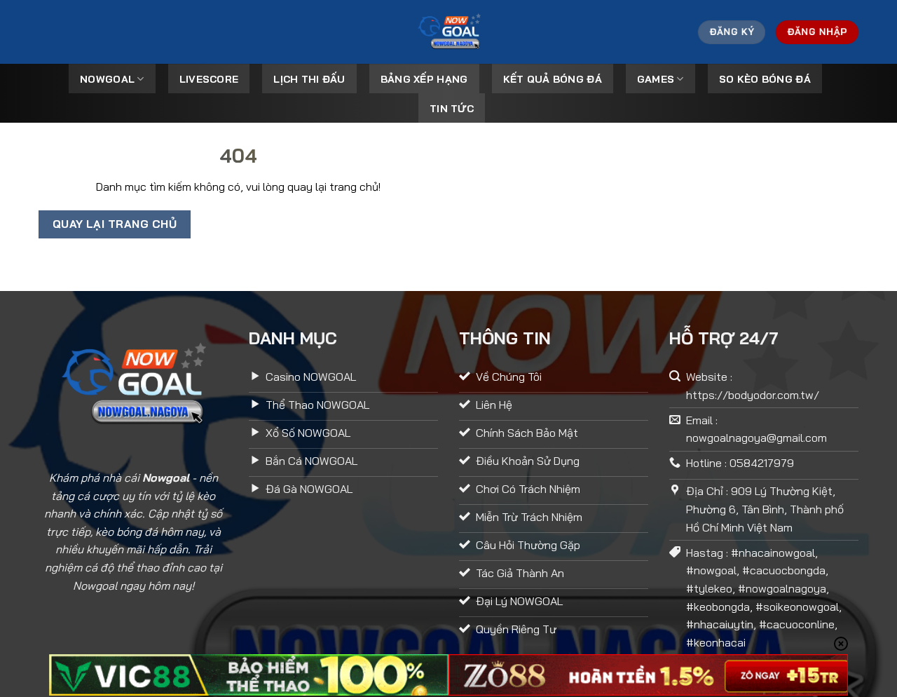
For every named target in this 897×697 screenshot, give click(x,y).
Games (655, 79)
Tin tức (452, 108)
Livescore (209, 79)
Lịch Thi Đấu (309, 79)
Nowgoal (107, 79)
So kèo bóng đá (765, 79)
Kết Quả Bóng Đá (552, 79)
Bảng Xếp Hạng (424, 79)
